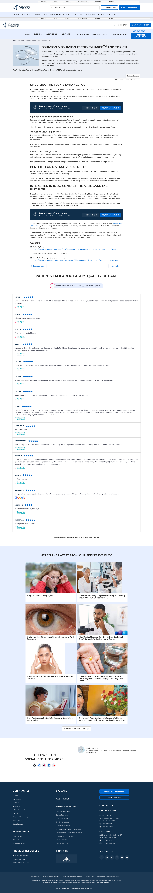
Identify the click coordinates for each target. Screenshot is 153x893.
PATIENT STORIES (70, 15)
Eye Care (61, 791)
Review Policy (90, 876)
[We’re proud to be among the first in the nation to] (132, 769)
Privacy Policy (35, 876)
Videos (67, 1)
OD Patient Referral (19, 859)
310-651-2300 (107, 824)
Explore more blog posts (75, 729)
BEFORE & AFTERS (88, 15)
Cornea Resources (62, 815)
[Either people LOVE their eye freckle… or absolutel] (132, 759)
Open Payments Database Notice (72, 876)
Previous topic (38, 265)
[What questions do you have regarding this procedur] (85, 769)
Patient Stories (17, 836)
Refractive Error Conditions (65, 836)
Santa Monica (35, 226)
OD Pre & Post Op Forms (21, 863)
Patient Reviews (82, 1)
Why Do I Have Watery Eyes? (40, 596)
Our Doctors (17, 799)
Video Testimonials (19, 843)
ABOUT (17, 15)
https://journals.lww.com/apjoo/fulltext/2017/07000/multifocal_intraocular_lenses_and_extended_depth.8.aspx (74, 249)
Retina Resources (61, 840)
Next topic (115, 265)
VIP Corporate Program (20, 856)
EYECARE (26, 15)
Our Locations (108, 810)
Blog (55, 1)
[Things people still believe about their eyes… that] (85, 759)
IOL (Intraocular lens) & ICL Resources (68, 829)
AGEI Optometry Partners (21, 810)
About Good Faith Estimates (51, 876)
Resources (21, 40)
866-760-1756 (114, 797)
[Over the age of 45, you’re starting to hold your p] (101, 759)
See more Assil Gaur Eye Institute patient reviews (75, 537)
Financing (98, 1)
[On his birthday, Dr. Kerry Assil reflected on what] (101, 769)
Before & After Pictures (20, 817)
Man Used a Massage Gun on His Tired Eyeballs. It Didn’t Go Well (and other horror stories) (101, 638)
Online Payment (18, 824)
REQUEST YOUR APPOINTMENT (114, 791)
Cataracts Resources (63, 811)
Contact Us (106, 805)
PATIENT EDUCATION (107, 15)
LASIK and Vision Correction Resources (69, 833)
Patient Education (67, 806)
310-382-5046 (107, 843)
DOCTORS (54, 15)
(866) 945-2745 (91, 108)
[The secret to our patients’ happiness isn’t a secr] (116, 759)
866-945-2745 (111, 7)
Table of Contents (133, 76)
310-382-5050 (107, 840)
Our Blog (16, 813)
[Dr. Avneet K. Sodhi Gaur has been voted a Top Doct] (116, 769)
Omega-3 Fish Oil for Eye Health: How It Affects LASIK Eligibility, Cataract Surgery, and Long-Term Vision (101, 678)
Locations (43, 1)
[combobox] (76, 7)
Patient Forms (17, 820)
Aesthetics (16, 806)
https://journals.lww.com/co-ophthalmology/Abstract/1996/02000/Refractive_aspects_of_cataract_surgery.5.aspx (75, 260)
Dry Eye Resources (62, 822)
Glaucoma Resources (63, 825)
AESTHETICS (40, 15)
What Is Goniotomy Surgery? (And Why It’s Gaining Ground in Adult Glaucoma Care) (102, 597)
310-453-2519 (107, 827)
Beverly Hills (117, 223)
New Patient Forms (62, 843)
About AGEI (16, 796)
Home (14, 40)
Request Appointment (129, 7)
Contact (111, 1)
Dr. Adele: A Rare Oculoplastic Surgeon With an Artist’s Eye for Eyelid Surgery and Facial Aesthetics (102, 719)
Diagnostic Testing (62, 818)
